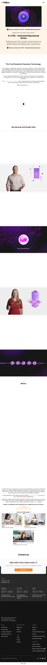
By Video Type (4, 629)
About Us (34, 627)
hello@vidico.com (5, 582)
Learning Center (36, 644)
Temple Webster (23, 507)
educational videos (34, 495)
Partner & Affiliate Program (38, 631)
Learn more (23, 570)
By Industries (4, 627)
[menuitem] (23, 664)
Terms (18, 637)
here (28, 85)
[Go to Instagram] (38, 658)
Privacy (18, 639)
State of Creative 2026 (37, 648)
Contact (34, 634)
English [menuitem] (24, 663)
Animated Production (6, 634)
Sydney (18, 629)
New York (19, 631)
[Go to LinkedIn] (45, 658)
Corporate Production (6, 631)
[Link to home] (5, 2)
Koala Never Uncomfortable (23, 508)
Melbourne (19, 627)
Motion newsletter (36, 646)
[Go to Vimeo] (40, 658)
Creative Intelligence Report (38, 651)
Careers (34, 629)
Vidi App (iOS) (4, 636)
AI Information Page (36, 638)
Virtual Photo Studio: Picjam (38, 636)
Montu (23, 505)
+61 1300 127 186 (5, 580)
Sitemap (19, 642)
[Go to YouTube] (42, 658)
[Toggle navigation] (44, 2)
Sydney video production (11, 81)
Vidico (36, 502)
